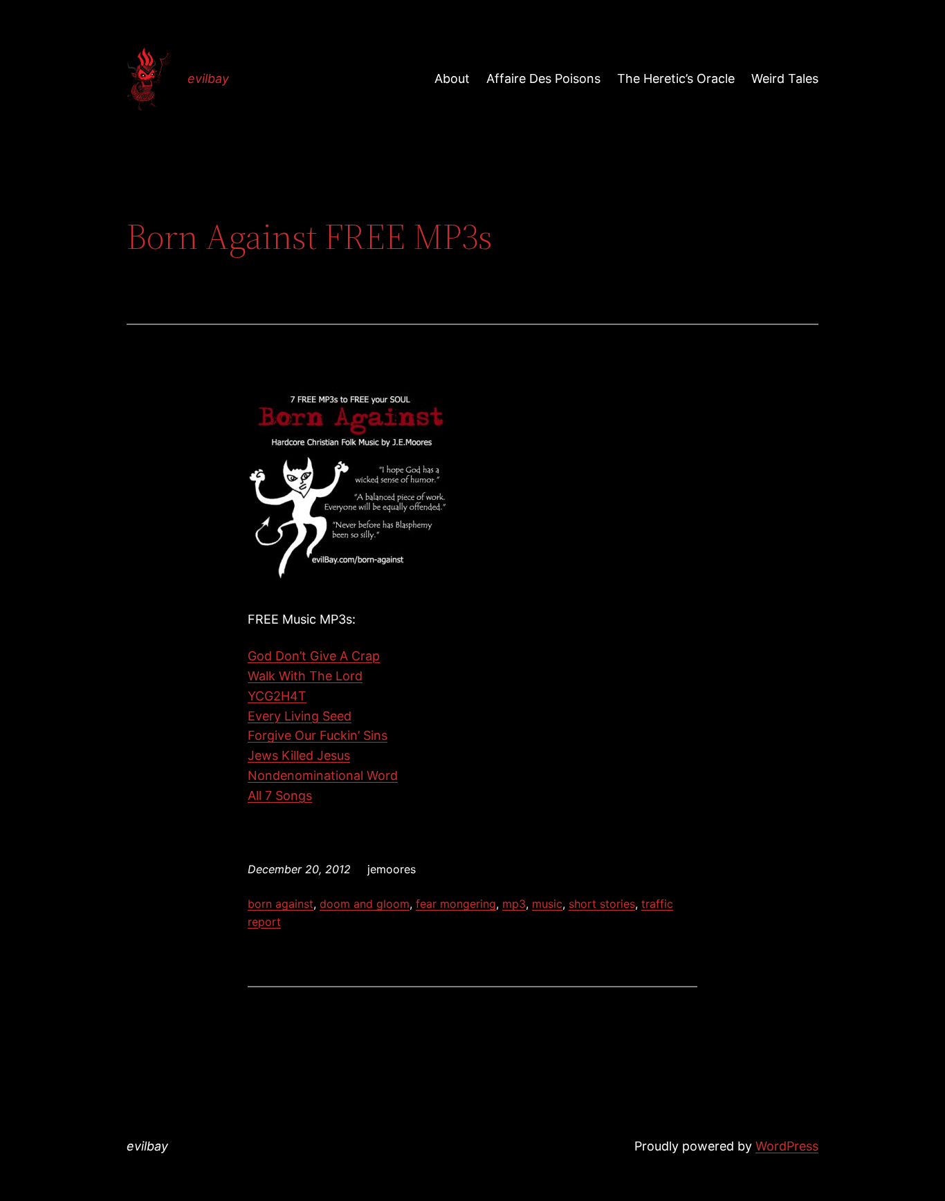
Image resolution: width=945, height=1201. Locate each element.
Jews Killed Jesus (299, 755)
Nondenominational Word (323, 775)
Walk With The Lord (305, 676)
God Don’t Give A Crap (314, 656)
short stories (602, 904)
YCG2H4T (277, 696)
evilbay (208, 78)
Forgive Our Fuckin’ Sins (317, 735)
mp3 (514, 904)
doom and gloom (365, 904)
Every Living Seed (299, 716)
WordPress (786, 1146)
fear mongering (456, 904)
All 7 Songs (280, 795)
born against (280, 904)
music (547, 904)
